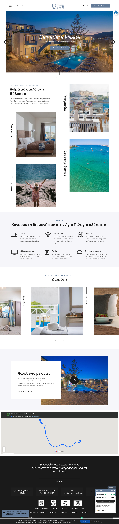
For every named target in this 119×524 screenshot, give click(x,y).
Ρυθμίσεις (97, 521)
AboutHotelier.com (39, 518)
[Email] (114, 491)
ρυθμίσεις (67, 522)
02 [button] (62, 77)
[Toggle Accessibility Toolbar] (116, 13)
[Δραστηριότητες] (89, 165)
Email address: (59, 477)
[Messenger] (112, 491)
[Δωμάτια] (36, 134)
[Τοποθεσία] (36, 185)
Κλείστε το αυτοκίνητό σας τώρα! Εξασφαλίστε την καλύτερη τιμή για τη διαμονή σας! (16, 513)
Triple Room (86, 299)
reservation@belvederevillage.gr (73, 493)
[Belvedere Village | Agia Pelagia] (59, 5)
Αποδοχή (85, 521)
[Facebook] (92, 492)
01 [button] (57, 77)
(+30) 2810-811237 (48, 493)
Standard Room (24, 300)
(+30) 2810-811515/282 (49, 491)
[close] (27, 511)
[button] (5, 42)
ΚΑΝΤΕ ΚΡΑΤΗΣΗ (102, 6)
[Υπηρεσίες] (89, 108)
